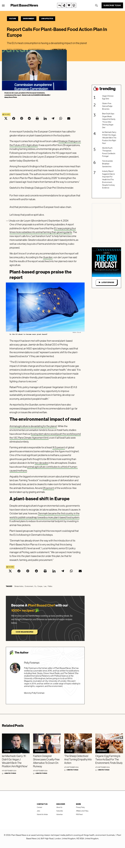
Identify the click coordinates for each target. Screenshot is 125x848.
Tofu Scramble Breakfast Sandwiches (107, 164)
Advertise (59, 814)
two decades (41, 462)
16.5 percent (58, 447)
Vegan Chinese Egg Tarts (108, 97)
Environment (28, 19)
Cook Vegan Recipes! (24, 632)
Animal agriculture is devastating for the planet (33, 426)
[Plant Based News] (3, 5)
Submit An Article (42, 814)
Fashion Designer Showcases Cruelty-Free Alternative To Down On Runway (46, 761)
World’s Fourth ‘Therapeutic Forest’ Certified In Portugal (108, 152)
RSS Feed (79, 814)
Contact (39, 807)
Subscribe (59, 811)
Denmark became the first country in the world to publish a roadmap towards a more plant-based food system (44, 515)
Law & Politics (47, 19)
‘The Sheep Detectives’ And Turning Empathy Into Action (78, 759)
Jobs (38, 811)
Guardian (48, 257)
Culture (12, 19)
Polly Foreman (15, 49)
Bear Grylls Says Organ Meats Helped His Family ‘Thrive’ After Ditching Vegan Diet (108, 120)
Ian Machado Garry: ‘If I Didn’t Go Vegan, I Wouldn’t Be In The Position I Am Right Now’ (109, 137)
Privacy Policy (80, 807)
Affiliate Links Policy (82, 811)
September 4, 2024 (58, 220)
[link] (66, 5)
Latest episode (107, 282)
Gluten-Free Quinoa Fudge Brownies (107, 106)
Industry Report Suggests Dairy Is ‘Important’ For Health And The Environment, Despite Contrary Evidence (108, 179)
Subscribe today (112, 5)
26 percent (48, 488)
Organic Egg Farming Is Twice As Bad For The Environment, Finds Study (109, 759)
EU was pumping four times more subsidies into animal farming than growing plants (43, 230)
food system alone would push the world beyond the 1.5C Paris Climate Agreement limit (45, 435)
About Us (59, 807)
